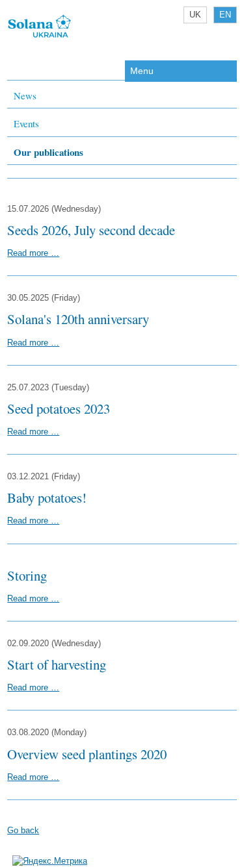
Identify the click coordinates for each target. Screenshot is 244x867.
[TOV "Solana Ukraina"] (39, 37)
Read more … (33, 253)
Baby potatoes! (47, 497)
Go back (23, 830)
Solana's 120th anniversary (78, 319)
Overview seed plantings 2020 (87, 754)
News (25, 95)
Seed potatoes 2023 (58, 408)
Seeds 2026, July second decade (91, 230)
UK (195, 14)
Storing (27, 575)
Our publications (48, 152)
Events (26, 123)
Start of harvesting (56, 664)
